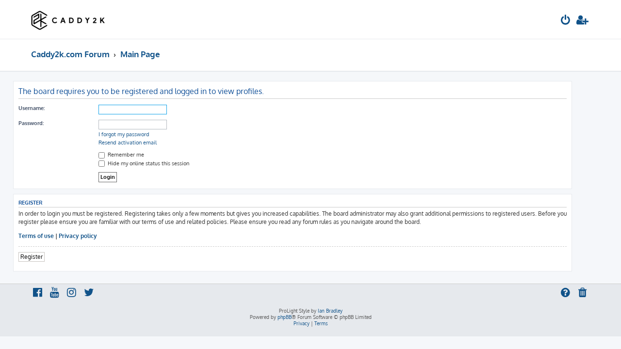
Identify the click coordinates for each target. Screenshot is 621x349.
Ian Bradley (330, 311)
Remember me (125, 154)
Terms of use (36, 235)
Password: (31, 123)
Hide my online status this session (147, 163)
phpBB (285, 317)
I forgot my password (123, 134)
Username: (31, 108)
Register (31, 256)
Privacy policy (78, 235)
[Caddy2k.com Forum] (68, 19)
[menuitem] (565, 21)
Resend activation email (127, 142)
